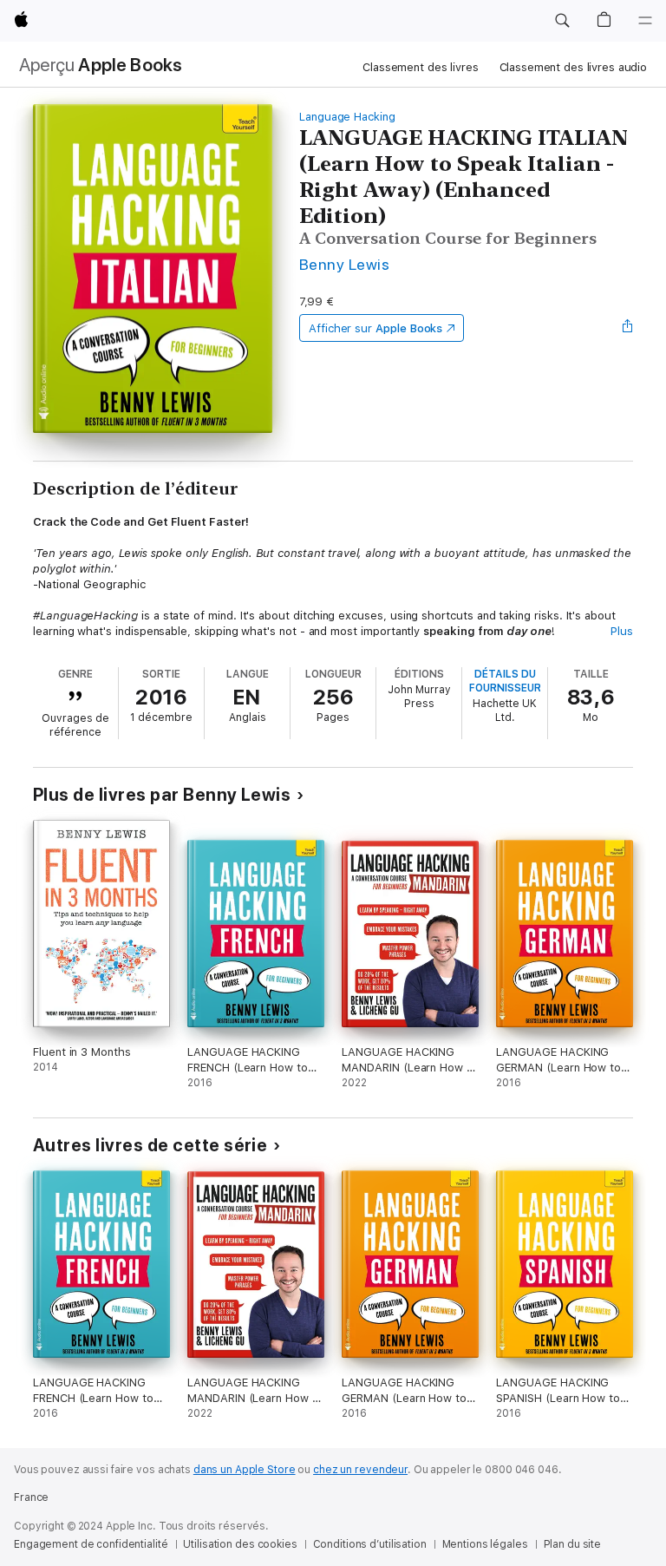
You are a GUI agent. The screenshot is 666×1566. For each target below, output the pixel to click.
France (31, 1497)
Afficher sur (375, 328)
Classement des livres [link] (420, 67)
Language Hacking (347, 116)
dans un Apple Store (244, 1470)
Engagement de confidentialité (91, 1544)
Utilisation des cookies (240, 1544)
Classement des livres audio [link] (574, 67)
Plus (621, 631)
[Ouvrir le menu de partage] (628, 328)
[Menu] (645, 21)
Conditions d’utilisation (370, 1544)
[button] (562, 21)
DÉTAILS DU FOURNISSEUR (505, 681)
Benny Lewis (344, 264)
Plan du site (573, 1544)
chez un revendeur (360, 1470)
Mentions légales (485, 1544)
